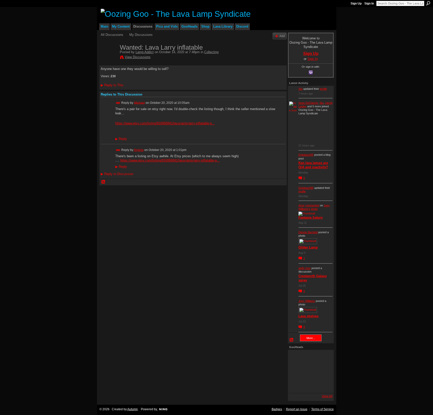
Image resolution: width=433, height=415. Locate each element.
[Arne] (309, 385)
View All (327, 396)
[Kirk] (309, 371)
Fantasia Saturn (310, 217)
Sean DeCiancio (308, 102)
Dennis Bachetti (307, 232)
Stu (300, 88)
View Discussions (138, 57)
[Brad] (323, 371)
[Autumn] (296, 385)
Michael (139, 102)
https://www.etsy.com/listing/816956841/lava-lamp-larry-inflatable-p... (165, 123)
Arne (301, 205)
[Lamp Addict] (109, 57)
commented (312, 205)
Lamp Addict (145, 52)
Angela (139, 150)
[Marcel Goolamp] (323, 385)
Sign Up (356, 3)
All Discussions (112, 35)
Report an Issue (296, 409)
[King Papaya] (296, 358)
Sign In (369, 3)
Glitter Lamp (308, 247)
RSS (103, 182)
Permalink (118, 103)
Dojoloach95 (305, 154)
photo (314, 208)
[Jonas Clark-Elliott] (296, 371)
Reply (121, 139)
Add (282, 36)
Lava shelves (308, 316)
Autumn (132, 409)
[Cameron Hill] (309, 358)
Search (428, 3)
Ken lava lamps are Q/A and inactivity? (313, 165)
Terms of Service (322, 409)
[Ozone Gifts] (323, 358)
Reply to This (112, 85)
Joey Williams (306, 300)
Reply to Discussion (117, 174)
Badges (277, 409)
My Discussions (141, 35)
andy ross (304, 268)
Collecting (211, 52)
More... (310, 338)
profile (323, 88)
